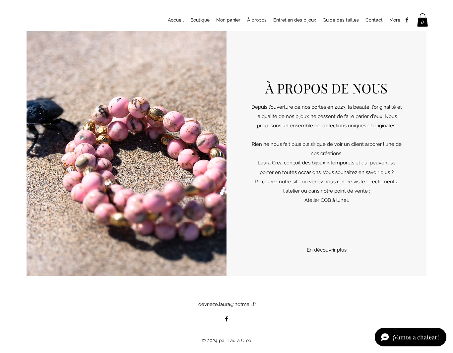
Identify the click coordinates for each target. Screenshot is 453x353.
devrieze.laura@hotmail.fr (227, 304)
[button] (422, 20)
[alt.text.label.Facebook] (407, 20)
